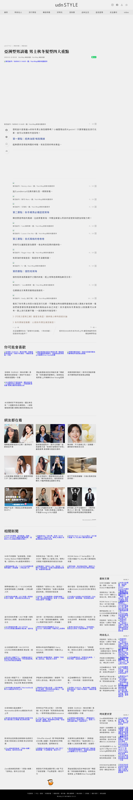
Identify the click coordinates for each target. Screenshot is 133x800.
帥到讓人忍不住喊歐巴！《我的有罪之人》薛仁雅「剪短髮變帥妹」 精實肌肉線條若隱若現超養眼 (81, 510)
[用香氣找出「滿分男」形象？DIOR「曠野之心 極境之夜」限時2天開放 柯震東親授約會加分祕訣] (50, 544)
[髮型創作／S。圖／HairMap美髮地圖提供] (54, 262)
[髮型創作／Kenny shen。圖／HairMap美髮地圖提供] (54, 183)
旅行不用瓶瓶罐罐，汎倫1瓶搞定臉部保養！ (81, 477)
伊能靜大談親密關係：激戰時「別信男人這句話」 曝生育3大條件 (50, 678)
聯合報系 (79, 793)
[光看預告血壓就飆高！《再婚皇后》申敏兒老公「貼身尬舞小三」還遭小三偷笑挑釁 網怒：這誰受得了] (81, 727)
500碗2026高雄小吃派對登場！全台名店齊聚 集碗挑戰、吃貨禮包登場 (82, 619)
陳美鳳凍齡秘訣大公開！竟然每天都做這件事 (18, 445)
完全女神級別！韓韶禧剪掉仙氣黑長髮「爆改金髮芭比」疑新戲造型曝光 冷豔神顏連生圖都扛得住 (50, 478)
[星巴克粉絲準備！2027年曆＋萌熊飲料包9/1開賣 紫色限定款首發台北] (18, 605)
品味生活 (85, 12)
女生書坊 (113, 12)
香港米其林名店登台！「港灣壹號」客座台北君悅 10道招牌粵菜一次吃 (81, 650)
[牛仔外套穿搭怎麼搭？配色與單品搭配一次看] (123, 757)
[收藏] (6, 144)
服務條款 (56, 793)
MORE (126, 579)
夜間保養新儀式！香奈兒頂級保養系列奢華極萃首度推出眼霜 (81, 373)
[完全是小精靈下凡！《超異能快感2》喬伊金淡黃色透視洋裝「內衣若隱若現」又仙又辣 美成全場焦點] (18, 666)
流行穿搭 (32, 12)
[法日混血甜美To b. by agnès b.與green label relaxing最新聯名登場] (123, 748)
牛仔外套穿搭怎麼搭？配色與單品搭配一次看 (108, 756)
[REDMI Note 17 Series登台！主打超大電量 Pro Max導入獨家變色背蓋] (81, 544)
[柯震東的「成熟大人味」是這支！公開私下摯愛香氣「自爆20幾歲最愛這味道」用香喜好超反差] (50, 575)
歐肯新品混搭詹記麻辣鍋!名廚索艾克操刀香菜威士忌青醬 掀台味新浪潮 (19, 741)
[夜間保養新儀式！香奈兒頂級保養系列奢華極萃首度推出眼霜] (81, 360)
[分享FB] (6, 130)
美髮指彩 (24, 45)
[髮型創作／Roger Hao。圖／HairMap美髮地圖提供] (54, 249)
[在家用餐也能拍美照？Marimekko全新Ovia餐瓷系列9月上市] (18, 696)
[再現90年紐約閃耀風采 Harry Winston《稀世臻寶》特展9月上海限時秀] (50, 636)
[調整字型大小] (6, 151)
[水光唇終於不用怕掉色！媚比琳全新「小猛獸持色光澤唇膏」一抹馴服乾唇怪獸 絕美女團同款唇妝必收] (18, 391)
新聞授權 (48, 793)
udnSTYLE (7, 45)
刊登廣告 (30, 793)
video (126, 12)
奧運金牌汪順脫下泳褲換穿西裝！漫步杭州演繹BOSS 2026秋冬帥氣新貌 (108, 740)
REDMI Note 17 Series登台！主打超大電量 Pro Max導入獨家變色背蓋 (82, 559)
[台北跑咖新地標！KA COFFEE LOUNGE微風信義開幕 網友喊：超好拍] (18, 636)
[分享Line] (6, 137)
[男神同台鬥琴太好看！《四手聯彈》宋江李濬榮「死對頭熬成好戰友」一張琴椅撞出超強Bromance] (50, 696)
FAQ (37, 793)
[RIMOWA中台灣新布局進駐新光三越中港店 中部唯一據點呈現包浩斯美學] (123, 767)
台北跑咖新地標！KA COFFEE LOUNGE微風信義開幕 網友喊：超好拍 (19, 650)
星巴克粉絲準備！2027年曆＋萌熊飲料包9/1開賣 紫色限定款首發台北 (19, 619)
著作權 (63, 793)
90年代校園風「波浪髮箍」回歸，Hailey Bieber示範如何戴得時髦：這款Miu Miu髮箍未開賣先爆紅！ (19, 560)
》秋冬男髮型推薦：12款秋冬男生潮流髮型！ (34, 322)
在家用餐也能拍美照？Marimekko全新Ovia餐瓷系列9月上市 (19, 710)
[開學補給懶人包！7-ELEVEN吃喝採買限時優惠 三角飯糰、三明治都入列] (18, 575)
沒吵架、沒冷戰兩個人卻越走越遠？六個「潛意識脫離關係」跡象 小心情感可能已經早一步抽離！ (50, 619)
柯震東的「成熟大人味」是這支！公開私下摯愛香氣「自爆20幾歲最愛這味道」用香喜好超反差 (50, 589)
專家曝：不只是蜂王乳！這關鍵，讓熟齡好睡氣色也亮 (81, 445)
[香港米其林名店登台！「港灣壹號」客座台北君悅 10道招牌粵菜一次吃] (81, 636)
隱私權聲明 (70, 793)
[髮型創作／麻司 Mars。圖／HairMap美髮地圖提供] (54, 196)
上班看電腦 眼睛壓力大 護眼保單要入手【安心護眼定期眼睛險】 (18, 477)
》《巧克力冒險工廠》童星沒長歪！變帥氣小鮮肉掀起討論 (40, 316)
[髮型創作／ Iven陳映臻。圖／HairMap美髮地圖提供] (54, 282)
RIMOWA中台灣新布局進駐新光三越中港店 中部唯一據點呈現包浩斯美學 (108, 768)
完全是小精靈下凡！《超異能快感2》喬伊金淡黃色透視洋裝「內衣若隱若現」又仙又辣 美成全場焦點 (19, 680)
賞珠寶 (72, 12)
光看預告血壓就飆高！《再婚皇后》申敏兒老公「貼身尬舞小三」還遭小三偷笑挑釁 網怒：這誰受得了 (82, 742)
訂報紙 (87, 793)
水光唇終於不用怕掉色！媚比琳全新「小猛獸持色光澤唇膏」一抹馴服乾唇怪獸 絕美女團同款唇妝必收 (19, 405)
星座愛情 (99, 12)
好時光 (60, 12)
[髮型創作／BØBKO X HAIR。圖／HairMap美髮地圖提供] (50, 91)
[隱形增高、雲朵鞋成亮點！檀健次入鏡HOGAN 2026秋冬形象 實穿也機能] (81, 575)
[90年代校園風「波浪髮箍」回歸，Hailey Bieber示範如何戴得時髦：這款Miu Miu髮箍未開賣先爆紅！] (18, 544)
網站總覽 (103, 793)
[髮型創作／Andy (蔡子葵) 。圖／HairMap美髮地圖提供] (54, 295)
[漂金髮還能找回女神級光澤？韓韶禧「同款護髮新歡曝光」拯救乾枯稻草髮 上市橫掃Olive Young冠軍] (50, 360)
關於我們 (95, 793)
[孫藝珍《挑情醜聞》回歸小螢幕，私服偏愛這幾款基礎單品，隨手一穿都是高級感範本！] (123, 729)
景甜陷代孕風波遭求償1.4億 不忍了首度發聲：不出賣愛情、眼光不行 (50, 771)
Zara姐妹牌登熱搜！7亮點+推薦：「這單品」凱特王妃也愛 (19, 769)
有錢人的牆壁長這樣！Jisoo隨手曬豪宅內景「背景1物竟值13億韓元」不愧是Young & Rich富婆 (50, 510)
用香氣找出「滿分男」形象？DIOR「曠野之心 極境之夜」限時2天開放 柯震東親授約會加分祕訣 (50, 559)
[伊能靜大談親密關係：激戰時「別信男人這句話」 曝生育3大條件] (50, 666)
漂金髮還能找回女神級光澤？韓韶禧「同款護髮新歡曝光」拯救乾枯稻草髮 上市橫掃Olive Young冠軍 (50, 375)
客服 (41, 793)
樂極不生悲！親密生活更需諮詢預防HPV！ (18, 509)
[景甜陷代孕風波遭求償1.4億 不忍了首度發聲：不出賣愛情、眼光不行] (50, 757)
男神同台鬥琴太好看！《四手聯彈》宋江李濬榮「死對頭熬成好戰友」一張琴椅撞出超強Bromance (50, 710)
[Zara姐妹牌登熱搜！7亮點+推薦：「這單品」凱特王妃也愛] (18, 757)
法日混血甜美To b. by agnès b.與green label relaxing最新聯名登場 (108, 748)
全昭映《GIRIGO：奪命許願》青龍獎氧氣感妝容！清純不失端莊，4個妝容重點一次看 (18, 375)
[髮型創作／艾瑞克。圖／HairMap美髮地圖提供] (54, 203)
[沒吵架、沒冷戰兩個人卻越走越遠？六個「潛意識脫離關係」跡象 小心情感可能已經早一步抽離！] (50, 605)
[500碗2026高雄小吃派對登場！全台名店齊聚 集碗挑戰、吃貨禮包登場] (81, 605)
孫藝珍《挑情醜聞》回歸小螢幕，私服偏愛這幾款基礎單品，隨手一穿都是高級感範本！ (108, 731)
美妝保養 (46, 12)
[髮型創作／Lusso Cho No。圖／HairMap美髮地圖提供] (54, 230)
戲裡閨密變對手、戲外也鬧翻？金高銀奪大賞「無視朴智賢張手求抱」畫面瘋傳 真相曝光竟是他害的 (50, 446)
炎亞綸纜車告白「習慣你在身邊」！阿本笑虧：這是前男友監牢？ (81, 680)
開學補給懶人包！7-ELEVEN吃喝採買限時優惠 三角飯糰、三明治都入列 (19, 589)
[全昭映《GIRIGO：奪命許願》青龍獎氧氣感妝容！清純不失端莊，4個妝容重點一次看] (18, 360)
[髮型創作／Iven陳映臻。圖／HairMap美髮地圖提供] (54, 223)
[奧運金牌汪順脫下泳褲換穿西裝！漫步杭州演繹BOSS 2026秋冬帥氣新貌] (123, 739)
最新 (6, 12)
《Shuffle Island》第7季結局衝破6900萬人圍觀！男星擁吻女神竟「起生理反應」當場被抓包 (50, 741)
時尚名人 (18, 12)
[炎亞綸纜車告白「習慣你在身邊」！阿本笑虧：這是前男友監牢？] (81, 666)
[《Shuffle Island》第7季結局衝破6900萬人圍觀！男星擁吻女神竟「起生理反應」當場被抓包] (50, 727)
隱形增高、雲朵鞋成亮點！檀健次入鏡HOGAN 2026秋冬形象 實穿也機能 (82, 589)
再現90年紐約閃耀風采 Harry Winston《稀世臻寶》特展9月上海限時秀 (49, 650)
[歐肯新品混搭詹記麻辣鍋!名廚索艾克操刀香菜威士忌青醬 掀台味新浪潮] (18, 727)
